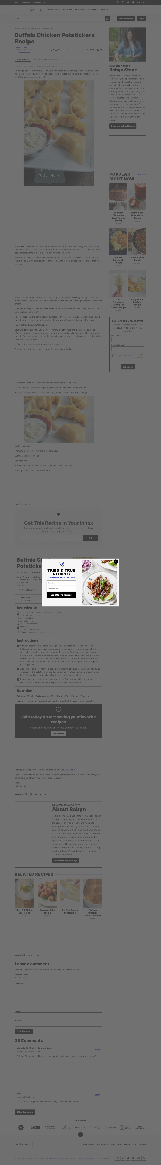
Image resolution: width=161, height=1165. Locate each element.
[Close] (116, 561)
